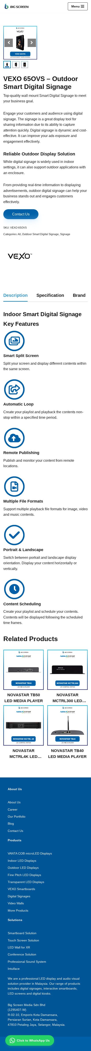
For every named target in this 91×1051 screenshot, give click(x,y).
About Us (14, 802)
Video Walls (16, 903)
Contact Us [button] (21, 214)
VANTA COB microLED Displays (30, 853)
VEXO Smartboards (21, 889)
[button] (32, 43)
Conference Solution (22, 954)
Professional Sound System (27, 961)
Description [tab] (15, 295)
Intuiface (14, 968)
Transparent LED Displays (26, 882)
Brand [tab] (79, 295)
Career (12, 809)
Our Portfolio (16, 816)
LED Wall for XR (19, 947)
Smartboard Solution (22, 933)
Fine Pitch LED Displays (24, 875)
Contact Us (15, 831)
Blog (11, 823)
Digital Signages (19, 896)
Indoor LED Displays (22, 860)
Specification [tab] (50, 295)
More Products (18, 910)
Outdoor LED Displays (23, 867)
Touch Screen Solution (23, 940)
